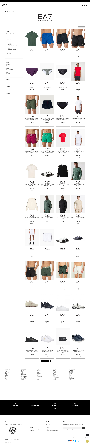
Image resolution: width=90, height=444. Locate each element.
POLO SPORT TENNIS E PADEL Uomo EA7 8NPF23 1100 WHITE (78, 119)
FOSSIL (6, 378)
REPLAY (22, 389)
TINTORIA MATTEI (39, 392)
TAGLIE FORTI (10, 50)
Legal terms (48, 429)
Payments (48, 424)
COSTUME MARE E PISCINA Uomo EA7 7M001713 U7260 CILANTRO (62, 285)
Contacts (31, 427)
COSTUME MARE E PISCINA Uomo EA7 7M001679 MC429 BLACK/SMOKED (31, 285)
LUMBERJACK (23, 383)
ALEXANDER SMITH (10, 67)
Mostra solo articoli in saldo (11, 33)
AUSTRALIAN (22, 370)
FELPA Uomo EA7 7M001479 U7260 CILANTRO (47, 218)
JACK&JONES (71, 380)
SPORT (9, 48)
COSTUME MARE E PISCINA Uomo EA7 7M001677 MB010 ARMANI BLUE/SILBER (62, 53)
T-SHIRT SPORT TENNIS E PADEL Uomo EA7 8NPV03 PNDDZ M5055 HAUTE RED (78, 86)
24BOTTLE (8, 64)
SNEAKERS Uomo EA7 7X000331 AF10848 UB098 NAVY (78, 351)
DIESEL (38, 374)
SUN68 (6, 391)
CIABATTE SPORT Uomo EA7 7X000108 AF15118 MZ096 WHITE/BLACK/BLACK (47, 185)
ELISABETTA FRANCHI (24, 376)
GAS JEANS (54, 378)
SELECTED (22, 390)
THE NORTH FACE (71, 391)
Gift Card (47, 5)
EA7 (37, 375)
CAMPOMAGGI (7, 372)
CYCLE (22, 373)
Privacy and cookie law (14, 440)
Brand (53, 5)
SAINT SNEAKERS (71, 389)
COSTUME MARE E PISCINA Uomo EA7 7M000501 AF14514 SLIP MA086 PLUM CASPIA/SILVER (31, 86)
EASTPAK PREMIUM (55, 375)
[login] (84, 5)
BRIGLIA (6, 371)
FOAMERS (70, 377)
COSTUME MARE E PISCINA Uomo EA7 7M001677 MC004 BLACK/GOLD (78, 53)
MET (69, 383)
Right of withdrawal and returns (52, 430)
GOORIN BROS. (23, 379)
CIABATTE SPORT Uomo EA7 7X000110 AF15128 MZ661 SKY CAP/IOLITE (78, 251)
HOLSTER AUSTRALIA (24, 380)
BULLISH (22, 371)
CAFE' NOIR (54, 371)
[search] (82, 5)
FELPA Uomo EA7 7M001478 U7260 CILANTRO (78, 185)
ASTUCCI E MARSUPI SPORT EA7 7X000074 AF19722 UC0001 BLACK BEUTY (63, 351)
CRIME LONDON (71, 372)
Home (31, 424)
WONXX (38, 393)
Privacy (47, 426)
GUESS (70, 379)
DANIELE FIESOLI (39, 373)
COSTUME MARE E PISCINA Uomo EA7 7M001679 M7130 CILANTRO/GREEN (47, 285)
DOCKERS (54, 374)
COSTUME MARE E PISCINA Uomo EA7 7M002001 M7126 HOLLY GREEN (47, 152)
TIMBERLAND (22, 392)
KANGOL (70, 381)
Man (36, 5)
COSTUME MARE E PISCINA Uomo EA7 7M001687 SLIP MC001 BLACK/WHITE (62, 119)
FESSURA (38, 377)
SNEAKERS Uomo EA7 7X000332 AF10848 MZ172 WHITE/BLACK (62, 318)
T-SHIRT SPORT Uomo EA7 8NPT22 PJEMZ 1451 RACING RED (63, 152)
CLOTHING (9, 43)
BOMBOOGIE (71, 370)
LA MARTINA (38, 382)
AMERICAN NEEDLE (10, 70)
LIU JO (6, 383)
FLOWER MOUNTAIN (56, 377)
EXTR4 (70, 376)
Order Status (32, 430)
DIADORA (70, 373)
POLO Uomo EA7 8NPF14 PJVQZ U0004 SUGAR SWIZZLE (32, 185)
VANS (5, 393)
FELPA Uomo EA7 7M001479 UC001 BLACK (63, 218)
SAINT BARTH (55, 389)
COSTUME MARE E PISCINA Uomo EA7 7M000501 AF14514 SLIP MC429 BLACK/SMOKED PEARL (62, 86)
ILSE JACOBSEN (55, 380)
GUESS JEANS (55, 379)
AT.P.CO (6, 370)
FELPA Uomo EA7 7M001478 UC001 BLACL (63, 185)
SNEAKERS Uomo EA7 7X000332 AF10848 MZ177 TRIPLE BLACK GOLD (32, 351)
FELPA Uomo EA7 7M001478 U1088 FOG (32, 217)
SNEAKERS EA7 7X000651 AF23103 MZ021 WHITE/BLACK (78, 318)
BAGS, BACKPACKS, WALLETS (12, 45)
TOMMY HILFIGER (55, 392)
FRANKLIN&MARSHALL (24, 378)
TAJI (53, 391)
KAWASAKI (22, 382)
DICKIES (6, 374)
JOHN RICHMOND (55, 381)
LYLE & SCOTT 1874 (39, 383)
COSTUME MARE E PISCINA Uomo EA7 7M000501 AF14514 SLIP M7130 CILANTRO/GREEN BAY (47, 86)
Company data (7, 440)
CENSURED (22, 372)
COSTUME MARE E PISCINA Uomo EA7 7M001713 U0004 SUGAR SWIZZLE (78, 285)
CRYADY (6, 373)
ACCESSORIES (10, 44)
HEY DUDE (6, 380)
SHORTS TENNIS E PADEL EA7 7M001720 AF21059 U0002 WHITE (32, 251)
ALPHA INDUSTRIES (10, 69)
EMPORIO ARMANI (39, 376)
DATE (53, 373)
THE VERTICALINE (7, 392)
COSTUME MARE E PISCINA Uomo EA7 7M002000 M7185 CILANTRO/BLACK (31, 119)
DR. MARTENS (6, 375)
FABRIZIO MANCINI (23, 377)
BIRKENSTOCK (39, 370)
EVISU (54, 376)
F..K (5, 377)
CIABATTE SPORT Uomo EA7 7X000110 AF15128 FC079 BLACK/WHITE (62, 251)
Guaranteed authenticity (34, 429)
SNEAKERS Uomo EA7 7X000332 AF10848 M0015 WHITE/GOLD (47, 351)
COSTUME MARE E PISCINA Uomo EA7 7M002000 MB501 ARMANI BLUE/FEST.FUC (47, 119)
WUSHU (70, 393)
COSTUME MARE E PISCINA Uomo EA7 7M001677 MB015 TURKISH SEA (47, 53)
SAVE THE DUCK (7, 390)
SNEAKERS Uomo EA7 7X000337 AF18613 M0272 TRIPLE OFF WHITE (32, 318)
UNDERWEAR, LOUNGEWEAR (12, 49)
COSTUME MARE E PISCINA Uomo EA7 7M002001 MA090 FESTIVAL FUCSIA (31, 152)
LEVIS (70, 382)
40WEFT (8, 65)
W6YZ (22, 393)
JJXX (37, 381)
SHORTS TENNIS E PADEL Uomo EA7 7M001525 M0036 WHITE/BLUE (47, 251)
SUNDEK (22, 391)
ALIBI (8, 68)
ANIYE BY (8, 72)
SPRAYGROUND (55, 390)
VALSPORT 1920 (71, 392)
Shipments (48, 427)
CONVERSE (54, 372)
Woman (41, 5)
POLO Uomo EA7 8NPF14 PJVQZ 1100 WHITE (78, 152)
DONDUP (70, 374)
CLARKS (38, 372)
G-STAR (38, 378)
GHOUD (6, 379)
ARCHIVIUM (9, 73)
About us (31, 426)
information (79, 429)
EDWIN (6, 376)
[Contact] (86, 5)
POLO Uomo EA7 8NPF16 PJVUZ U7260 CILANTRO (32, 53)
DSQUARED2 (22, 375)
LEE (53, 382)
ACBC (38, 368)
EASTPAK (70, 375)
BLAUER (54, 370)
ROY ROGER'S (39, 389)
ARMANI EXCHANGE (72, 369)
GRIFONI (38, 379)
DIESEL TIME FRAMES (24, 374)
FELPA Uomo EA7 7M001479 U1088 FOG (78, 217)
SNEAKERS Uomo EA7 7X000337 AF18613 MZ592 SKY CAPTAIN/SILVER (47, 318)
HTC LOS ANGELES (39, 380)
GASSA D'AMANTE (71, 378)
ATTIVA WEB (9, 442)
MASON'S (54, 383)
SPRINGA (70, 390)
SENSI (38, 390)
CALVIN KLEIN (71, 371)
